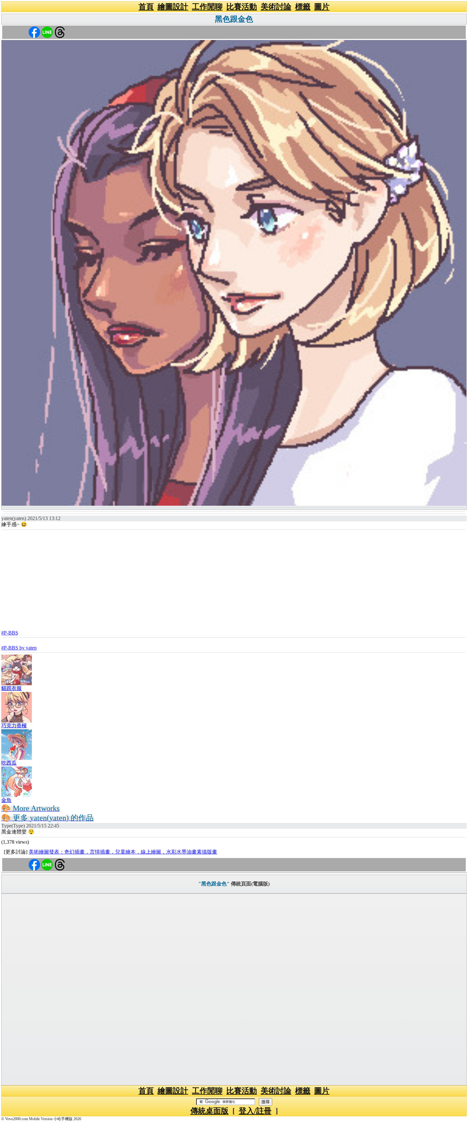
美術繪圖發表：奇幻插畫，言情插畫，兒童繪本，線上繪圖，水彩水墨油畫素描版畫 (123, 852)
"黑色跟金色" (214, 883)
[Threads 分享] (60, 31)
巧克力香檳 (14, 725)
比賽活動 (241, 7)
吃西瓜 (9, 763)
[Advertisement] (234, 578)
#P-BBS (9, 632)
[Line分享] (47, 31)
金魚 (6, 800)
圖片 (322, 7)
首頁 (146, 7)
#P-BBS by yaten (19, 647)
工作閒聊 (207, 7)
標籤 (302, 7)
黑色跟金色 (234, 19)
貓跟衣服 (11, 688)
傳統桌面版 (209, 1111)
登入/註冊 (255, 1111)
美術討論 (276, 7)
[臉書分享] (34, 31)
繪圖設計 (173, 7)
